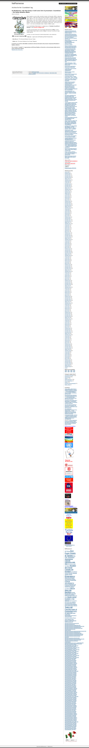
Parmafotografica (68, 603)
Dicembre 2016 (68, 235)
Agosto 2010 (67, 336)
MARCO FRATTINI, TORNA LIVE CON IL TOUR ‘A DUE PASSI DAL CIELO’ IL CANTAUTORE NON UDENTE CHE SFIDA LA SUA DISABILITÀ (71, 122)
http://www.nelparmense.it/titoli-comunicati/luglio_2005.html (70, 684)
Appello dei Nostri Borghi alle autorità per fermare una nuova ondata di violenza (70, 31)
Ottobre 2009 (67, 349)
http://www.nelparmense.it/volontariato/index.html (74, 634)
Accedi (66, 367)
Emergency (70, 576)
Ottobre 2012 (67, 301)
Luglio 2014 (67, 273)
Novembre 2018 (68, 205)
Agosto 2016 (67, 240)
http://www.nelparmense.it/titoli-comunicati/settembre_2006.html (71, 714)
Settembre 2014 (68, 271)
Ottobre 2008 (67, 365)
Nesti (70, 600)
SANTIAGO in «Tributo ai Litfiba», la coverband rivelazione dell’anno (71, 402)
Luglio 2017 (67, 226)
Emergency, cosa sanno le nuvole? (71, 407)
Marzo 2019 (67, 199)
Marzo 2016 (67, 247)
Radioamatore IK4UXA (70, 168)
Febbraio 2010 (67, 344)
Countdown (35, 72)
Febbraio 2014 (67, 280)
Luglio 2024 (67, 182)
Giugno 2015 (67, 259)
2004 (66, 371)
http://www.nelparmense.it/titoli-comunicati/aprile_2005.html (70, 678)
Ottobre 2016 (67, 238)
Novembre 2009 (68, 348)
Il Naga (72, 593)
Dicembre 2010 (68, 330)
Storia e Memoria (74, 605)
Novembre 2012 (68, 300)
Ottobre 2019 (67, 193)
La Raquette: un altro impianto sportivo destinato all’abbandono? (70, 69)
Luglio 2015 (67, 258)
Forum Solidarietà (69, 584)
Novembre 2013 (68, 284)
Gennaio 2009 (67, 361)
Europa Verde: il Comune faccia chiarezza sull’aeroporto (71, 75)
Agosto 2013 (67, 288)
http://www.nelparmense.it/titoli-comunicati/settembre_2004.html (71, 663)
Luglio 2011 (67, 321)
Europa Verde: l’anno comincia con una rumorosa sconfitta (70, 136)
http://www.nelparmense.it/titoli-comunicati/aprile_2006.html (70, 704)
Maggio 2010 (67, 340)
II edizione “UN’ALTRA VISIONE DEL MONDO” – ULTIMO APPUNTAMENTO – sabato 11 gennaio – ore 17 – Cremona (71, 127)
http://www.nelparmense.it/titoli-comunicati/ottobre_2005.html (70, 690)
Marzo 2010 (67, 342)
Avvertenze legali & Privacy (70, 617)
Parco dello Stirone (68, 602)
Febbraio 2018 (67, 217)
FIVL (69, 580)
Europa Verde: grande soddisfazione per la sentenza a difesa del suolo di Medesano (71, 131)
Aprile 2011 (67, 325)
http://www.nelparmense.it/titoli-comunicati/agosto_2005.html (70, 686)
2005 (74, 370)
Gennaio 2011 (67, 329)
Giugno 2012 (67, 307)
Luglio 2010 (67, 337)
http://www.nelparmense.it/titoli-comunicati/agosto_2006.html (70, 712)
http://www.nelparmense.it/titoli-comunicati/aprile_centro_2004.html (71, 653)
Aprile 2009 (67, 357)
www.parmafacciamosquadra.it (70, 615)
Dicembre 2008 (68, 362)
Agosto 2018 (67, 209)
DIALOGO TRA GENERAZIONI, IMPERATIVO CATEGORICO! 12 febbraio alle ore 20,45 (71, 55)
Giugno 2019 (67, 195)
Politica (66, 382)
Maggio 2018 (67, 213)
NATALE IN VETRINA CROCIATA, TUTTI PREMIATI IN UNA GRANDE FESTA (71, 118)
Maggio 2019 (67, 197)
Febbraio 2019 (67, 201)
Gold (38, 72)
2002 (71, 371)
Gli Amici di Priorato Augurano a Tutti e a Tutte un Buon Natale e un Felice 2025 (71, 149)
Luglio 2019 (67, 194)
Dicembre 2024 (68, 176)
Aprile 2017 (67, 230)
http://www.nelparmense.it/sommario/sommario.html (74, 626)
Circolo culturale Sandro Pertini (71, 573)
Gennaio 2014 (67, 281)
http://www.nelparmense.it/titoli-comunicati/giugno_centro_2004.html (72, 657)
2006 (71, 370)
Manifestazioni (34, 71)
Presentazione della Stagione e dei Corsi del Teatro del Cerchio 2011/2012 (70, 398)
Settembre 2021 (68, 189)
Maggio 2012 (67, 308)
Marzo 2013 (67, 295)
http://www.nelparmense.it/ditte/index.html (72, 625)
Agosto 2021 (67, 190)
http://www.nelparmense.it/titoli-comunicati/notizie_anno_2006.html (71, 696)
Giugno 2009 (67, 354)
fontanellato (73, 580)
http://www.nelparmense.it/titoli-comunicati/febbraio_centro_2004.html (72, 649)
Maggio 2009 (67, 355)
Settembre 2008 (68, 366)
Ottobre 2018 (67, 206)
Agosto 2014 (67, 272)
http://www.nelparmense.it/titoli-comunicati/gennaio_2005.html (70, 673)
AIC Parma (67, 551)
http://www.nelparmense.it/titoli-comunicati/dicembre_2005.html (71, 694)
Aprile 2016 (67, 246)
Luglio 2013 (67, 289)
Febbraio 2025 (67, 173)
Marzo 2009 (67, 358)
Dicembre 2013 (68, 283)
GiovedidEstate (67, 588)
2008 (66, 370)
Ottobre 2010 (67, 333)
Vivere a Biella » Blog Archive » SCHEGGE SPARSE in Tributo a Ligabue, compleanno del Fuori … (71, 390)
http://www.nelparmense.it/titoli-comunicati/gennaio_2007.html (70, 723)
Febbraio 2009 (67, 359)
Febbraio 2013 (67, 296)
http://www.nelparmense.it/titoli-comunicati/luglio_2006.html (70, 710)
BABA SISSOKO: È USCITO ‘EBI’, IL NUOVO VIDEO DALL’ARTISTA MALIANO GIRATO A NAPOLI (71, 42)
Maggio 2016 (67, 244)
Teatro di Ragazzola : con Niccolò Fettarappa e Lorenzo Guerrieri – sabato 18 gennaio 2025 (70, 92)
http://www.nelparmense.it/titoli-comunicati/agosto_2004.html (70, 661)
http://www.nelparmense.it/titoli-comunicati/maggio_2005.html (70, 680)
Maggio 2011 (67, 324)
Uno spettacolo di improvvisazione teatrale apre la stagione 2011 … (71, 409)
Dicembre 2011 (68, 314)
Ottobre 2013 (67, 285)
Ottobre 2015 (67, 254)
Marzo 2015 (67, 263)
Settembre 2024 (68, 180)
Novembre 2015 (68, 252)
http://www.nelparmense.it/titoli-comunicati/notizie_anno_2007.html (71, 721)
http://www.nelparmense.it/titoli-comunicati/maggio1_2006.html (71, 706)
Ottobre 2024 (67, 178)
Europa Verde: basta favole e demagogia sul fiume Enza (70, 67)
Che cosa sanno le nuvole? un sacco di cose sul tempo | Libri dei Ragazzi (70, 405)
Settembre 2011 (68, 318)
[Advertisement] (37, 61)
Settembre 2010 (68, 334)
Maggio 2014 (67, 276)
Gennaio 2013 (67, 297)
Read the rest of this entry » (17, 49)
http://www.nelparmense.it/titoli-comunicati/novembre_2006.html (71, 717)
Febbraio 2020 (67, 191)
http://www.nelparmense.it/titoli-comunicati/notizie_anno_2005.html (71, 671)
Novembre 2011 (68, 316)
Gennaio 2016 (67, 250)
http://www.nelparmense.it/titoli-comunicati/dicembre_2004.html (71, 669)
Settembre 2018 (68, 207)
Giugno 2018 (67, 211)
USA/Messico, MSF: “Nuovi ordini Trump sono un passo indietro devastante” (71, 79)
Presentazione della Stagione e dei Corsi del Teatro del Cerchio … (71, 396)
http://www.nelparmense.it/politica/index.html (73, 633)
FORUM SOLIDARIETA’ (69, 582)
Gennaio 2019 (67, 202)
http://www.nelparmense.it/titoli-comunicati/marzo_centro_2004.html (72, 651)
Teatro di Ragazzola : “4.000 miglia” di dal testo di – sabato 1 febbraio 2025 (71, 63)
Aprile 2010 (67, 341)
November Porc (74, 600)
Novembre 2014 (68, 268)
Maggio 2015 (67, 260)
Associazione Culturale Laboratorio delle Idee (70, 561)
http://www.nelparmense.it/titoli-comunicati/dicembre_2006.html (71, 719)
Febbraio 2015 (67, 264)
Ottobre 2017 (67, 222)
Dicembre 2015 (68, 251)
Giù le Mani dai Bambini (70, 590)
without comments (15, 14)
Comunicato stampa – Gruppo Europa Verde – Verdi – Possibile (71, 77)
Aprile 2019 (67, 198)
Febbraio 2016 (67, 248)
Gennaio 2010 (67, 345)
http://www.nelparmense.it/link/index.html (72, 632)
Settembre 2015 (68, 255)
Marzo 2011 (67, 326)
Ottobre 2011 (67, 317)
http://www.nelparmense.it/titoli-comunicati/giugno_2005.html (70, 682)
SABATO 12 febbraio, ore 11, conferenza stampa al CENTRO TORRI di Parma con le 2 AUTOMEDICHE (71, 417)
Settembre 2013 (68, 287)
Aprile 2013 (67, 293)
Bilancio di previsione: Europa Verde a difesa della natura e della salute (70, 157)
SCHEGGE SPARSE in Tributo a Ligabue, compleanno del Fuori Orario (71, 392)
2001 (74, 371)
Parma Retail (68, 605)
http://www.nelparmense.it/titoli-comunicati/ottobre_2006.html (70, 715)
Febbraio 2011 (67, 328)
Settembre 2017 (68, 223)
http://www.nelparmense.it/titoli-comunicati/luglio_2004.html (70, 659)
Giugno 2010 (67, 338)
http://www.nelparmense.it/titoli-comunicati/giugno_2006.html (70, 708)
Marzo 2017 (67, 231)
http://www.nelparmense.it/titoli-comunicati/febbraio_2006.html (70, 700)
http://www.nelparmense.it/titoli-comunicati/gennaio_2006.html (70, 698)
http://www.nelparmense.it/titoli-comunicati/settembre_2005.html (71, 688)
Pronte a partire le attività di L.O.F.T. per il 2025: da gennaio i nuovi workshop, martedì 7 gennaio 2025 (71, 153)
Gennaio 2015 (67, 266)
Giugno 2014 (67, 275)
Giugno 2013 (67, 291)
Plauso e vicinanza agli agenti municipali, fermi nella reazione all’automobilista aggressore (71, 46)
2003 (69, 371)
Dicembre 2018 (68, 203)
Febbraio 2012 (67, 312)
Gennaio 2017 (67, 234)
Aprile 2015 (67, 262)
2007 (69, 370)
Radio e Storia (67, 384)
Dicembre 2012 (68, 299)
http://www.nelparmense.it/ (70, 624)
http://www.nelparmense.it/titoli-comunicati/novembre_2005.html (71, 692)
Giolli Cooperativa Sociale (70, 585)
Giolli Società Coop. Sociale (70, 586)
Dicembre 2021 (68, 185)
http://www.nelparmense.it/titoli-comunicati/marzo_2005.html (70, 676)
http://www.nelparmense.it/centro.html (72, 623)
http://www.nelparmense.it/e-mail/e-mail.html (70, 630)
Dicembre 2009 (68, 346)
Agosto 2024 (67, 181)
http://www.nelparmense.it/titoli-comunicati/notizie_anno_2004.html (71, 645)
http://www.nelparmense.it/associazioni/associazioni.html (75, 631)
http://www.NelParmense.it (41, 746)
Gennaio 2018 (67, 218)
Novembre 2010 (68, 332)
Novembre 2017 (68, 221)
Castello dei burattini (69, 570)
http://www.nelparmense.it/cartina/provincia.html (74, 635)
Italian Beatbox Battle (53, 72)
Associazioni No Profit (69, 375)
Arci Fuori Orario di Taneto (70, 553)
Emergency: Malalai (68, 44)
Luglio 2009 (67, 353)
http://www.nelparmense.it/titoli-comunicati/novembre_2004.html (71, 667)
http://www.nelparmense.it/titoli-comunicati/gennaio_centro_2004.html (72, 647)
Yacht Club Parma (68, 616)
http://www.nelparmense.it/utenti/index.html (73, 627)
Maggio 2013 (67, 292)
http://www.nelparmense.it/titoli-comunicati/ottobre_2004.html (70, 665)
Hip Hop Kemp (41, 72)
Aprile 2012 (67, 309)
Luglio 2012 (67, 305)
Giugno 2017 (67, 227)
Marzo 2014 (67, 279)
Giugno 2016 (67, 243)
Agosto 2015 (67, 256)
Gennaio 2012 (67, 313)
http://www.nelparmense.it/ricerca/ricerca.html (73, 643)
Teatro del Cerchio (69, 608)
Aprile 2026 (67, 172)
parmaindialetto (74, 604)
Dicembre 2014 (68, 267)
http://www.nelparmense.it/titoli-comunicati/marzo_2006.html (70, 702)
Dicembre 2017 (68, 219)
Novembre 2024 (68, 177)
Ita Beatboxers (46, 72)
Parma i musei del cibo (70, 604)
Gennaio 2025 (67, 174)
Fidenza (70, 579)
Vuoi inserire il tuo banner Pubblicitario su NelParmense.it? (70, 620)
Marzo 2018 (67, 215)
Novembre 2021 (68, 186)
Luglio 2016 (67, 242)
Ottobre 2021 (67, 187)
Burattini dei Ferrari (70, 567)
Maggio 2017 (67, 228)
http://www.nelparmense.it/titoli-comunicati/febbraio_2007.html (70, 725)
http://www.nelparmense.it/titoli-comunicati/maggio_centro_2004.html (72, 655)
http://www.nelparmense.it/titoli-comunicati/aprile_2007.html (70, 729)
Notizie (38, 71)
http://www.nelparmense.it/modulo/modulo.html (73, 628)
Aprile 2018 (67, 214)
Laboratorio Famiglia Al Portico (69, 595)
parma (74, 602)
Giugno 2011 (67, 322)
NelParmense (18, 3)
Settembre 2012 (68, 303)
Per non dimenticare (68, 380)
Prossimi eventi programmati (70, 383)
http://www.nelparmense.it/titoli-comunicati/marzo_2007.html (70, 727)
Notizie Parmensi (68, 379)
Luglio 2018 (67, 210)
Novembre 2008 (68, 363)
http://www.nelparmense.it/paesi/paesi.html (73, 639)
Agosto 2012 (67, 304)
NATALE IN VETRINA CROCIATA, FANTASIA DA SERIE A (71, 134)
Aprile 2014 (67, 277)
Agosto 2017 (67, 225)
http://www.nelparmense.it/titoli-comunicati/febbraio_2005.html (70, 675)
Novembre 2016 (68, 236)
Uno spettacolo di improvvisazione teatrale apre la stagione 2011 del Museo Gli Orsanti (70, 412)
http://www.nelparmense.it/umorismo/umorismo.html (74, 638)
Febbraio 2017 (67, 232)
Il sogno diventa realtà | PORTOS (71, 415)
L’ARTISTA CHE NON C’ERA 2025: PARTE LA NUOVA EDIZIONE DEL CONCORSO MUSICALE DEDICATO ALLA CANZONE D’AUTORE (70, 51)
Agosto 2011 (67, 320)
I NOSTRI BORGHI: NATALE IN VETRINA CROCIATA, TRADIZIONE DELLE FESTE (70, 139)
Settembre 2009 (68, 350)
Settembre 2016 (68, 239)
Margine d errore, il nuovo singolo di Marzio (70, 72)
